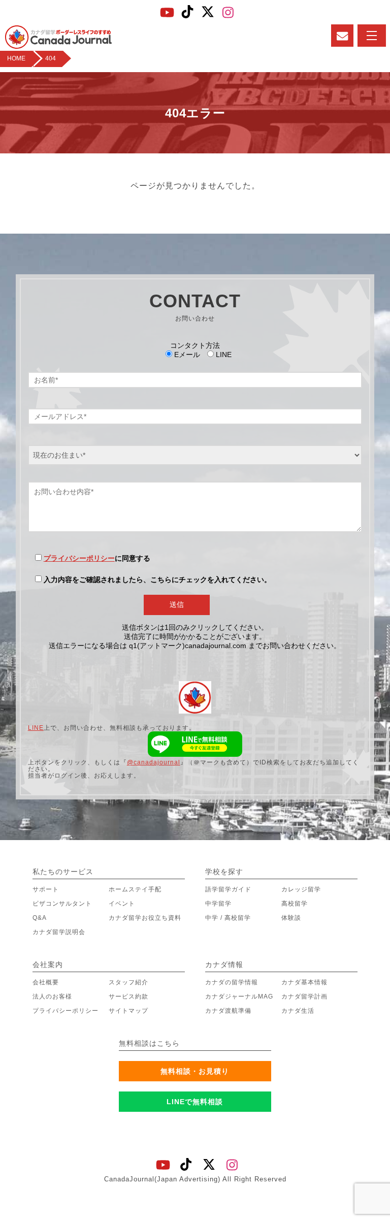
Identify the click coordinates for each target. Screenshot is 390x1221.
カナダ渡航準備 (228, 1011)
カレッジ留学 (301, 889)
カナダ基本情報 (304, 982)
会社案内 (47, 964)
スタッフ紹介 (128, 982)
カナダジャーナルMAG (239, 996)
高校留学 (294, 904)
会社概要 (45, 982)
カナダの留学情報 (231, 982)
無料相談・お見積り (194, 1071)
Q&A (39, 918)
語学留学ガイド (228, 889)
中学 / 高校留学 (228, 918)
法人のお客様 (52, 996)
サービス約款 (128, 996)
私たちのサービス (62, 871)
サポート (45, 889)
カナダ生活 (297, 1011)
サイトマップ (128, 1011)
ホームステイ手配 (135, 889)
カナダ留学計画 (304, 996)
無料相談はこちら (149, 1043)
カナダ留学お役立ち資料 (145, 918)
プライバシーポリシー (79, 558)
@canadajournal (153, 762)
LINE (36, 727)
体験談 (291, 918)
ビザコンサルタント (62, 904)
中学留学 (218, 904)
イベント (122, 904)
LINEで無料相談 (195, 1102)
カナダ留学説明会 (58, 932)
